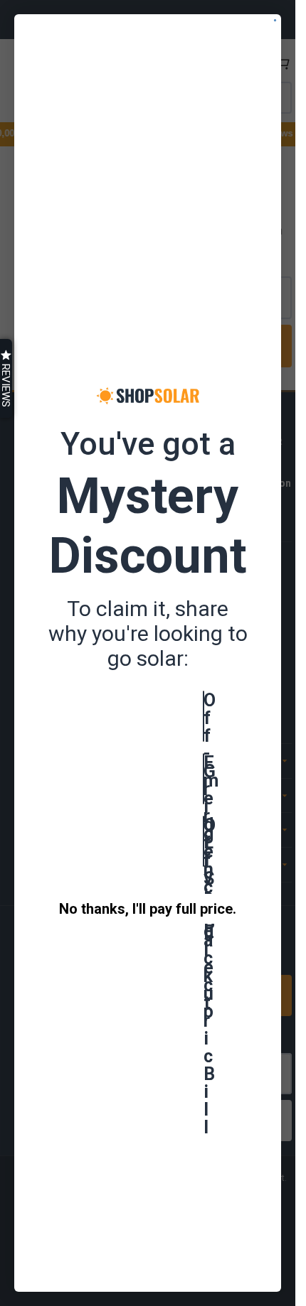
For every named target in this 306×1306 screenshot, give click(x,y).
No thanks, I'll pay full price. (147, 908)
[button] (6, 378)
